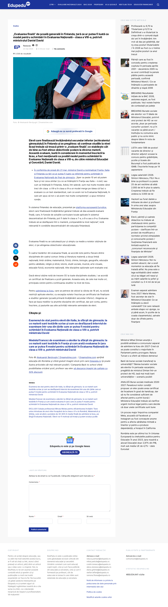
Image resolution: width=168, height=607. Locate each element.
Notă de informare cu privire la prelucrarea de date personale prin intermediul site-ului (101, 583)
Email (60, 516)
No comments (59, 49)
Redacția (27, 46)
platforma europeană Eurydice (91, 207)
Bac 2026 (88, 5)
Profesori (98, 5)
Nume (32, 516)
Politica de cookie (94, 592)
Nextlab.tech (125, 5)
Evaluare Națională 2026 (70, 5)
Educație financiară (143, 5)
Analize (16, 26)
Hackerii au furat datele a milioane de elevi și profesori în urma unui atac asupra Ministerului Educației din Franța (145, 205)
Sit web (90, 516)
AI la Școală (111, 5)
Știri (51, 5)
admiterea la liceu (45, 290)
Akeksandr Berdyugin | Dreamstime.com (57, 357)
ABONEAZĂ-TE (70, 452)
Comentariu (34, 482)
